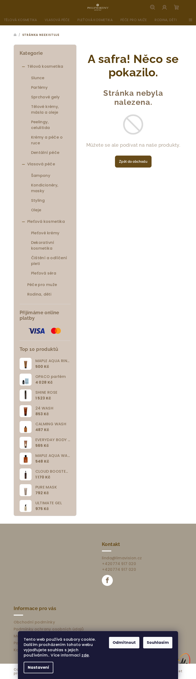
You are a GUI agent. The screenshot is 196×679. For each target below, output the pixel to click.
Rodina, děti (39, 294)
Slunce (37, 78)
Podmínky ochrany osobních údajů (49, 629)
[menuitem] (20, 19)
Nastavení (38, 667)
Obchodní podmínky (34, 622)
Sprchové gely (45, 97)
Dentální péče (45, 152)
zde (85, 655)
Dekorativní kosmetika (42, 245)
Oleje (36, 210)
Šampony (40, 175)
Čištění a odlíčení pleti (49, 260)
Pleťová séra (43, 273)
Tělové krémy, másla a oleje (45, 109)
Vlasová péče (41, 164)
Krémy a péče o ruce (47, 140)
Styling (38, 200)
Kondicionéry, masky (45, 188)
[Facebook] (107, 580)
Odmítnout (124, 642)
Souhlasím (158, 642)
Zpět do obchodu (133, 161)
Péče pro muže (42, 284)
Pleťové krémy (45, 233)
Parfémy (39, 87)
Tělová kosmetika (45, 66)
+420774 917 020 (119, 564)
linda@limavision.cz (122, 558)
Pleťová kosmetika (46, 221)
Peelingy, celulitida (40, 124)
